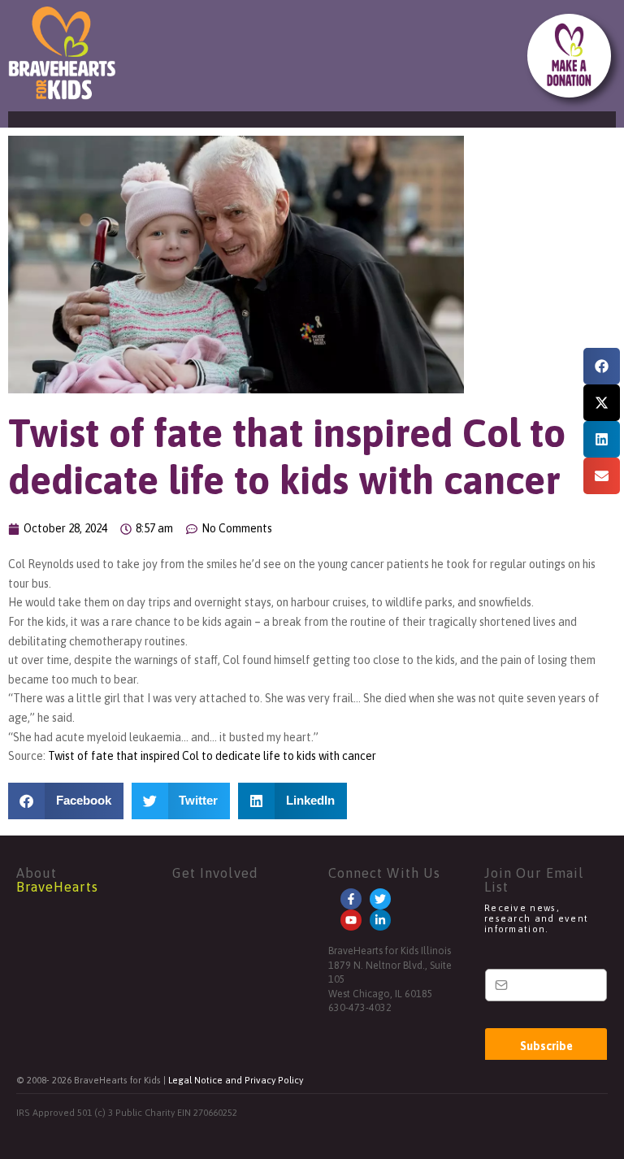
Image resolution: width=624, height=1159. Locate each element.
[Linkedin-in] (380, 920)
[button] (601, 366)
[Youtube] (351, 920)
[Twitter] (380, 898)
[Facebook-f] (351, 898)
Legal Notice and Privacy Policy (235, 1079)
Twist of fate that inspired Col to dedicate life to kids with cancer (212, 755)
